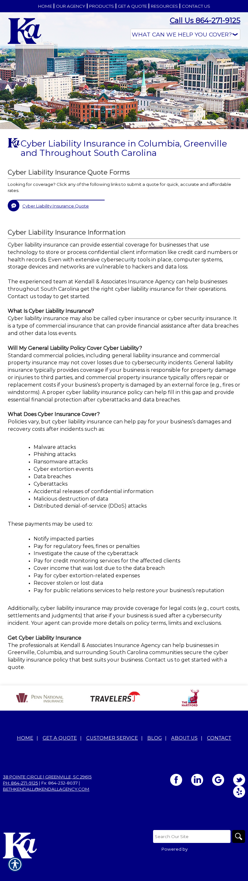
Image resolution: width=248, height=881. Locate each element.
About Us (184, 738)
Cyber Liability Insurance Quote (55, 205)
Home (25, 738)
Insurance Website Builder (217, 849)
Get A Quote (60, 738)
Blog (154, 738)
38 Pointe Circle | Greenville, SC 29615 (47, 776)
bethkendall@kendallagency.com (46, 789)
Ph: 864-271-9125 (20, 782)
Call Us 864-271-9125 (205, 20)
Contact (219, 738)
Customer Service (112, 738)
